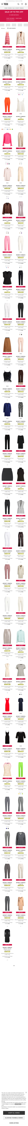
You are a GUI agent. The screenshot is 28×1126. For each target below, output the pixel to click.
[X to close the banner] (26, 1092)
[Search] (18, 4)
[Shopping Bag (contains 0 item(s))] (25, 4)
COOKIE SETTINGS (14, 1123)
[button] (14, 965)
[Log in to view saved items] (22, 4)
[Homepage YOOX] (6, 4)
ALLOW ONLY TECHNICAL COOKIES (14, 1117)
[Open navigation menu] (2, 4)
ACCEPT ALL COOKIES (14, 1112)
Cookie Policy (18, 1104)
